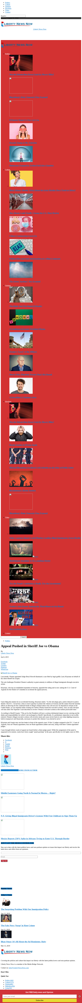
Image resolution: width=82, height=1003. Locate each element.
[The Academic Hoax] (23, 625)
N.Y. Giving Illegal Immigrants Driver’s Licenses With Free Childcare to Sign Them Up (39, 816)
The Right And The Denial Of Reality (25, 306)
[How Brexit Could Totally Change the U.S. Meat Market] (21, 209)
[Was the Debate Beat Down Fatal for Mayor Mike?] (21, 70)
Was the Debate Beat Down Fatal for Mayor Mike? (31, 74)
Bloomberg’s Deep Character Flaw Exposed (28, 97)
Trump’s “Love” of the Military (23, 352)
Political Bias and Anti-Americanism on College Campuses (34, 258)
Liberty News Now (7, 653)
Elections (8, 8)
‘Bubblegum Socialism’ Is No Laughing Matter (29, 561)
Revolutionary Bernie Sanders (22, 490)
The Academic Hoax (18, 629)
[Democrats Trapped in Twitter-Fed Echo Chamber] (21, 161)
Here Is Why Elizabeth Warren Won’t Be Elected (30, 374)
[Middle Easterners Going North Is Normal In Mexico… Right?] (12, 789)
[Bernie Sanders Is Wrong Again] (21, 441)
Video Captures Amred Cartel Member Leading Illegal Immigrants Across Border (45, 538)
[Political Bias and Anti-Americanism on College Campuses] (21, 254)
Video (7, 10)
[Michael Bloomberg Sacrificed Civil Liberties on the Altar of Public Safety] (21, 463)
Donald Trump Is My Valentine (23, 143)
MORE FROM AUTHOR (27, 770)
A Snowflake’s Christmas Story (23, 397)
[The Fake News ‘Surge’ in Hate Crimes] (6, 921)
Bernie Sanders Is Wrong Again (23, 445)
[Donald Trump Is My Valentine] (21, 138)
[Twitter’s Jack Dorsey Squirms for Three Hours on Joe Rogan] (23, 602)
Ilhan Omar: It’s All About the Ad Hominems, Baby (23, 942)
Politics (7, 3)
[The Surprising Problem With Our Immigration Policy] (6, 905)
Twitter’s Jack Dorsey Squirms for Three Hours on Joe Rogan (36, 606)
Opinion (8, 6)
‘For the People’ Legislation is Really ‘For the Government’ (35, 583)
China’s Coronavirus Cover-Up (23, 236)
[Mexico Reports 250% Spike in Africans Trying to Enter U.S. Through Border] (12, 834)
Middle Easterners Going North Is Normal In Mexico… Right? (28, 793)
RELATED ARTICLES (9, 770)
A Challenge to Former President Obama (27, 329)
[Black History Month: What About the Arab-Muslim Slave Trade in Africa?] (21, 186)
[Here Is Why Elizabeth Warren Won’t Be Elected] (21, 370)
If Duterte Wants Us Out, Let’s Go (24, 120)
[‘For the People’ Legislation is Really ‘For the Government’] (23, 579)
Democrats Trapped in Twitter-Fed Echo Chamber (31, 165)
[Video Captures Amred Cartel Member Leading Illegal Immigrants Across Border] (21, 534)
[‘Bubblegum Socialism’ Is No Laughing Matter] (23, 556)
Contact (7, 12)
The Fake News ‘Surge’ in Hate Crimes (18, 925)
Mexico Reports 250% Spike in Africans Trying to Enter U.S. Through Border (35, 838)
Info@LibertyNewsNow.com (19, 968)
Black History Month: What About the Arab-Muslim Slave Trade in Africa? (42, 190)
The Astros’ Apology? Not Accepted (24, 281)
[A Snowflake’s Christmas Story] (21, 393)
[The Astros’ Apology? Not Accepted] (21, 277)
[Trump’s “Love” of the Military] (21, 347)
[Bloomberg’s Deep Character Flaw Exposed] (21, 93)
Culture (7, 4)
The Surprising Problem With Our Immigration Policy (25, 909)
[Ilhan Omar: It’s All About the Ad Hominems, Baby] (6, 937)
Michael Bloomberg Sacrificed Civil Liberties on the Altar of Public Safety (41, 467)
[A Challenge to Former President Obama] (21, 325)
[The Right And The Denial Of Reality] (21, 302)
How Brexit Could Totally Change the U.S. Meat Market (34, 213)
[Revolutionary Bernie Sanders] (21, 486)
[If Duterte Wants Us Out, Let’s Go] (21, 116)
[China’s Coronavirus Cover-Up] (21, 232)
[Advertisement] (26, 35)
